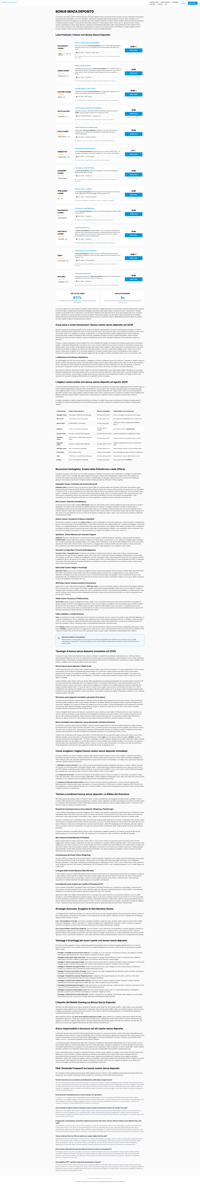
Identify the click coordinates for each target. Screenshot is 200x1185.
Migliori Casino (154, 2)
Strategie (160, 4)
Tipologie (152, 4)
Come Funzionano (165, 2)
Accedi (183, 3)
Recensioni (175, 2)
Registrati (193, 3)
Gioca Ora (133, 50)
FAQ (166, 4)
